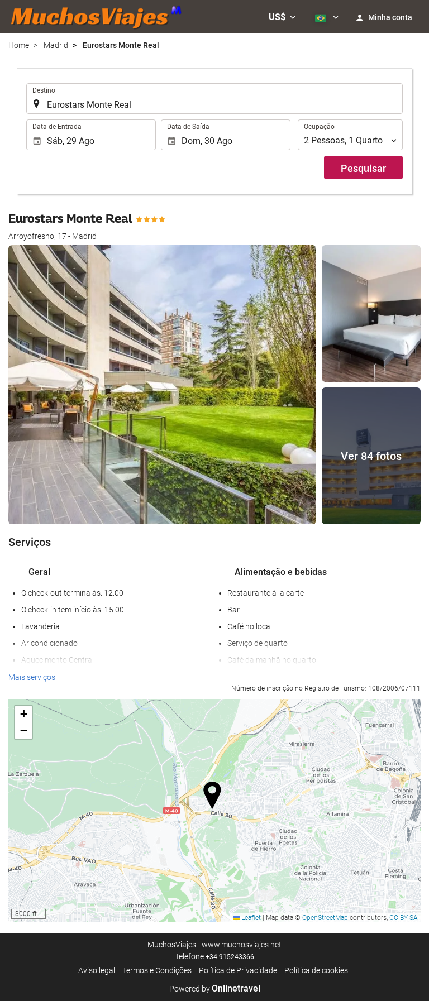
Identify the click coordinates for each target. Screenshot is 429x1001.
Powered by (214, 988)
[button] (282, 16)
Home (18, 45)
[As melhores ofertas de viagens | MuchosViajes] (99, 16)
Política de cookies (316, 970)
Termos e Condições (157, 970)
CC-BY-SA (403, 918)
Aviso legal (96, 970)
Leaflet (250, 918)
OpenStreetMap (325, 918)
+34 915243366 (230, 957)
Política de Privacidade (238, 970)
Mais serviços (31, 677)
